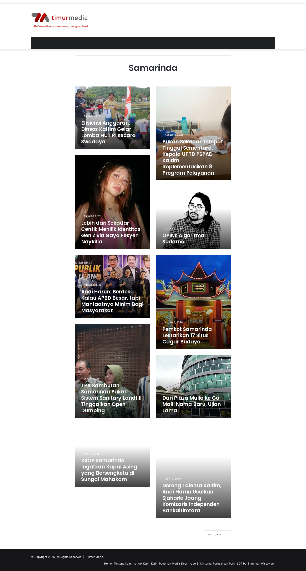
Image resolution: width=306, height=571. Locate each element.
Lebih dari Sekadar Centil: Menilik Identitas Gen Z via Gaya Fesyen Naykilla (111, 232)
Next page (214, 534)
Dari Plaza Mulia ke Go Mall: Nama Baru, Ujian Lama (191, 404)
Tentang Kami (122, 563)
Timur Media (95, 556)
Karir (154, 563)
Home (108, 563)
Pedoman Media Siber (173, 563)
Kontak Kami (141, 563)
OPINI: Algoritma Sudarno (183, 238)
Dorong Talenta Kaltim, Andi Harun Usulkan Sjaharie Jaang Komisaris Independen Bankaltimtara (191, 498)
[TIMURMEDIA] (59, 20)
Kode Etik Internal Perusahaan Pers (212, 563)
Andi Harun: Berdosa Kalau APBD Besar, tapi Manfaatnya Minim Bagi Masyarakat (112, 301)
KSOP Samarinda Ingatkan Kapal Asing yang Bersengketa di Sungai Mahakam (109, 470)
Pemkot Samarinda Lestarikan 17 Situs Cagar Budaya (187, 335)
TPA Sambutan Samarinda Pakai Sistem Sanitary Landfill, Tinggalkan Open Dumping (112, 398)
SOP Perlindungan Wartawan (255, 563)
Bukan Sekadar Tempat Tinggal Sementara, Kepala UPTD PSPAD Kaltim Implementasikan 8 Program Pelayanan (192, 157)
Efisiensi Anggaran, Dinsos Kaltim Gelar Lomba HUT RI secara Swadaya (108, 132)
